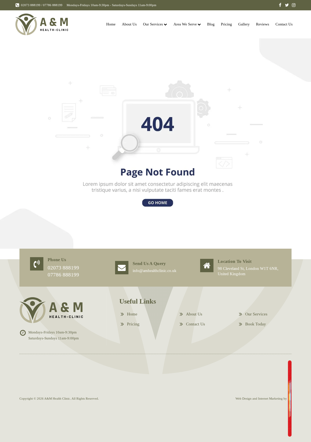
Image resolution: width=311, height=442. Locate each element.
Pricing (226, 24)
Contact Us (284, 24)
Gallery (244, 24)
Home (111, 24)
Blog (211, 24)
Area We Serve (185, 24)
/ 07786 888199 (51, 5)
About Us (129, 24)
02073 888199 (30, 5)
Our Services (153, 24)
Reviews (262, 24)
